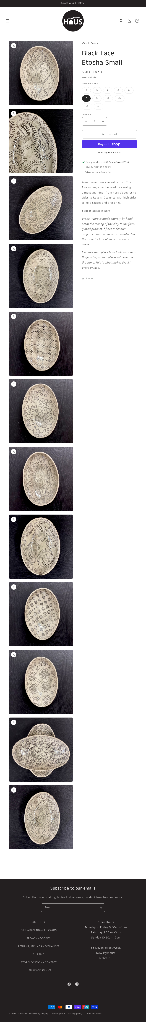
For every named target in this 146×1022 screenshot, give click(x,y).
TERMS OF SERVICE (40, 970)
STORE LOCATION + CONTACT (38, 962)
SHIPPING (39, 954)
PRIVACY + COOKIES (39, 938)
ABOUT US (38, 922)
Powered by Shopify (38, 1014)
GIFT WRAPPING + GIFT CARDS (39, 930)
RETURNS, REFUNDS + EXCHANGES (38, 946)
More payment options (109, 153)
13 (121, 99)
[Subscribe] (101, 907)
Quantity (86, 114)
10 (89, 107)
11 (100, 107)
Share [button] (89, 278)
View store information (98, 172)
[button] (7, 21)
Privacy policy (75, 1014)
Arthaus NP (22, 1014)
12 (110, 99)
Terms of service (94, 1014)
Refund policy (58, 1014)
